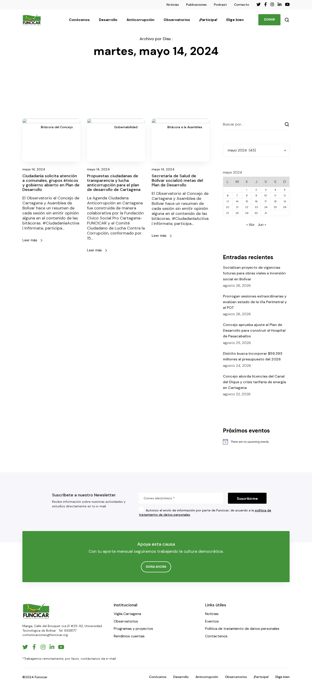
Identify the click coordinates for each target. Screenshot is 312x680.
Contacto (241, 5)
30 (256, 213)
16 (256, 201)
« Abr (250, 224)
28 (237, 213)
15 (247, 201)
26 (284, 207)
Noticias (173, 5)
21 (237, 207)
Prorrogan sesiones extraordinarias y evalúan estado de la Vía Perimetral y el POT (255, 302)
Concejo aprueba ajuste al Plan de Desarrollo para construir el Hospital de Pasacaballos (254, 330)
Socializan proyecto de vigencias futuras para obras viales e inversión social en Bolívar (254, 273)
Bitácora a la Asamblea (184, 127)
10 (265, 195)
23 (256, 207)
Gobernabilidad (125, 127)
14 (237, 201)
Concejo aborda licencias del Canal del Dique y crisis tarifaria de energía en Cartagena (254, 382)
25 (275, 207)
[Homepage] (36, 611)
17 (265, 201)
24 (265, 207)
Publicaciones (196, 5)
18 (275, 201)
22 (246, 207)
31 (265, 213)
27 (227, 213)
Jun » (262, 224)
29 (247, 213)
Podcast (220, 5)
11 (275, 195)
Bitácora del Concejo (57, 127)
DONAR (269, 19)
